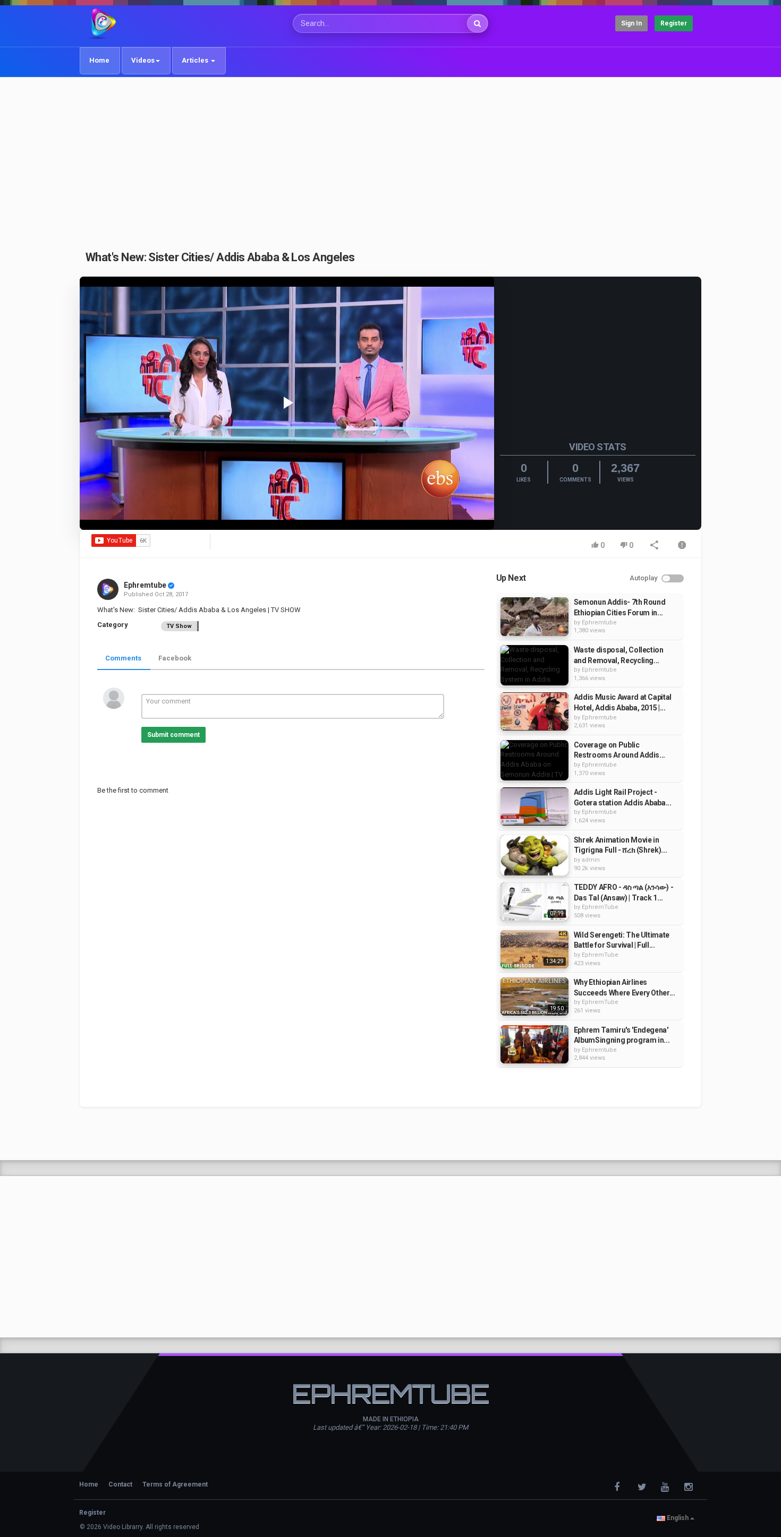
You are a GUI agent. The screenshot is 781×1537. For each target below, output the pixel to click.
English (677, 1518)
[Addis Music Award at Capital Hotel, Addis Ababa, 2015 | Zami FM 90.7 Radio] (534, 711)
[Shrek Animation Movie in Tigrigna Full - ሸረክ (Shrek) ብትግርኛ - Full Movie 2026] (534, 855)
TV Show (179, 626)
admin (591, 859)
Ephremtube (145, 585)
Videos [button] (143, 60)
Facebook (174, 658)
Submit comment (173, 735)
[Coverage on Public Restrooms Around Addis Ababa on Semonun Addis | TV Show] (534, 760)
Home (99, 60)
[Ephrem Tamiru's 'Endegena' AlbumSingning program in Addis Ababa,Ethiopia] (534, 1044)
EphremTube (600, 907)
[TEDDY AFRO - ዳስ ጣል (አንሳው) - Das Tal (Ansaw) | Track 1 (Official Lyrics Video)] (534, 901)
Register (673, 23)
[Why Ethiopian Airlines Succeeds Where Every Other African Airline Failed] (534, 996)
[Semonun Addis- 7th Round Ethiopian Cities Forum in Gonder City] (534, 616)
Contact (120, 1484)
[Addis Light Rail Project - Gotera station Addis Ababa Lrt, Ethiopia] (534, 806)
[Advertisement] (390, 157)
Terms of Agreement (175, 1484)
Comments (123, 658)
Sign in (631, 23)
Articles (196, 60)
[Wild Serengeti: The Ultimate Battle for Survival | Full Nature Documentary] (534, 949)
